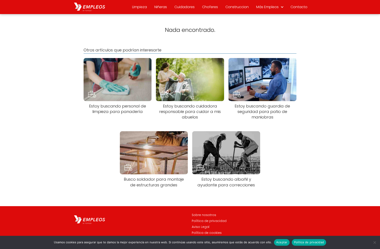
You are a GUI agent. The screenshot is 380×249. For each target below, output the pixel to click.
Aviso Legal (200, 227)
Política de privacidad (209, 221)
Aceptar (281, 242)
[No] (374, 242)
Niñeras (160, 6)
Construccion (237, 6)
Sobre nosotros (204, 215)
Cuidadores (184, 6)
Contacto (298, 6)
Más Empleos (267, 6)
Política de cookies (207, 233)
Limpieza (139, 6)
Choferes (210, 6)
